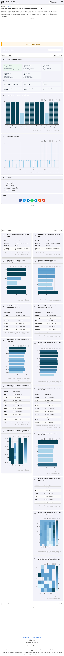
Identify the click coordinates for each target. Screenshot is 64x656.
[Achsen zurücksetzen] (57, 100)
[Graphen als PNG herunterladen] (42, 100)
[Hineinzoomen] (50, 100)
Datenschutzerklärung (35, 637)
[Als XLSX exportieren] (60, 100)
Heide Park (10, 6)
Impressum (26, 637)
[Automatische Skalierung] (54, 100)
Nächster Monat (58, 55)
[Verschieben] (47, 100)
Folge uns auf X (32, 639)
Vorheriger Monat (6, 55)
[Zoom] (45, 100)
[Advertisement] (32, 30)
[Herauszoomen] (52, 100)
